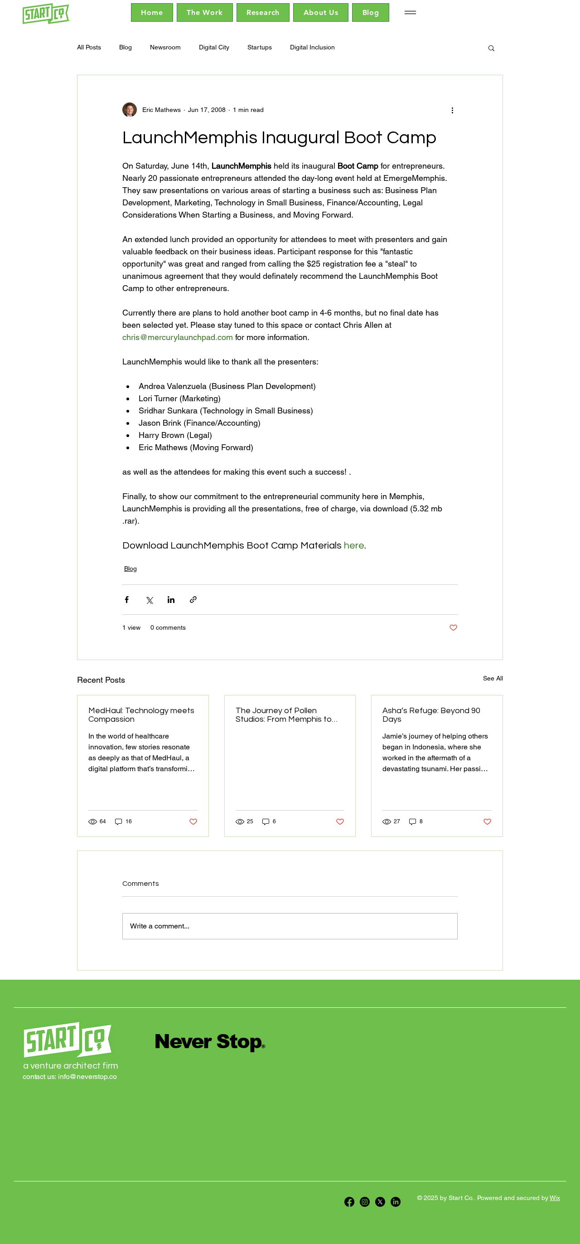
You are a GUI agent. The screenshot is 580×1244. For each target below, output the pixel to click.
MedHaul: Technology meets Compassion (141, 715)
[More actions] (452, 109)
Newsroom (165, 47)
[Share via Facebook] (126, 599)
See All (493, 678)
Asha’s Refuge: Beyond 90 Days (431, 715)
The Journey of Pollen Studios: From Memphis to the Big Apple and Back (284, 715)
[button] (491, 47)
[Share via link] (193, 599)
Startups (259, 47)
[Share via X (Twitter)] (149, 599)
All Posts (89, 47)
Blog (125, 47)
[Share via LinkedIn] (171, 599)
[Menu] (410, 12)
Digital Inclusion (312, 47)
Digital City (214, 47)
